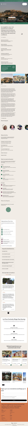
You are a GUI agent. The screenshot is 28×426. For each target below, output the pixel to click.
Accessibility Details (4, 118)
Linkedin (11, 418)
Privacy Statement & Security (8, 424)
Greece (12, 17)
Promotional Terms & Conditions (20, 424)
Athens (14, 17)
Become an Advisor (3, 418)
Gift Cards (3, 412)
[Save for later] (10, 351)
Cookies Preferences (14, 425)
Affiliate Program (3, 411)
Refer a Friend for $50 (4, 410)
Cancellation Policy (14, 424)
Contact (2, 419)
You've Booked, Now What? (4, 420)
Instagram (11, 417)
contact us (10, 245)
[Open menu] (26, 4)
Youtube (11, 419)
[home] (4, 4)
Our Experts (11, 411)
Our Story (11, 410)
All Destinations (10, 17)
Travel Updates (3, 417)
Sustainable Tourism (12, 412)
